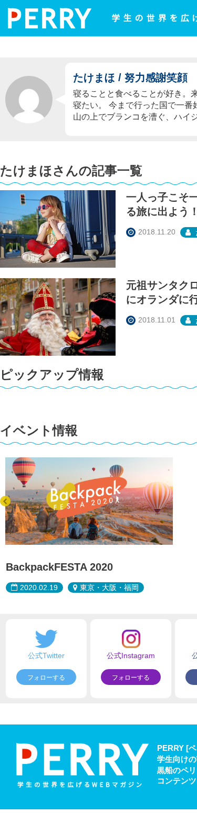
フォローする (46, 677)
